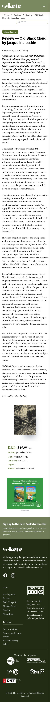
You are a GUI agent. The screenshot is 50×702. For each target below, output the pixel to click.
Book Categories (10, 602)
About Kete (8, 614)
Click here (17, 564)
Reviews (17, 15)
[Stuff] (37, 672)
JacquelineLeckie (24, 452)
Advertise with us (10, 629)
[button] (25, 528)
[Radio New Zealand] (13, 681)
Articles (6, 610)
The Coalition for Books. (24, 692)
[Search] (18, 21)
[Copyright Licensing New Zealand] (13, 672)
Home (6, 15)
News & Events (9, 606)
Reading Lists (9, 594)
